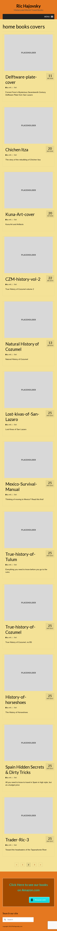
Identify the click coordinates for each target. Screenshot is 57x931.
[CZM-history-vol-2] (28, 255)
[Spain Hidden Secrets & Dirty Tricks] (28, 743)
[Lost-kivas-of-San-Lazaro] (28, 389)
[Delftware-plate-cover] (28, 52)
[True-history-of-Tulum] (28, 530)
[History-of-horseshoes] (28, 672)
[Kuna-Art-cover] (28, 190)
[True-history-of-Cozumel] (28, 602)
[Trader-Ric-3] (28, 815)
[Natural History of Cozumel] (28, 319)
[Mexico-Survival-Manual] (28, 460)
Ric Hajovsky (28, 6)
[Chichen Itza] (28, 125)
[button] (47, 16)
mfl (10, 87)
